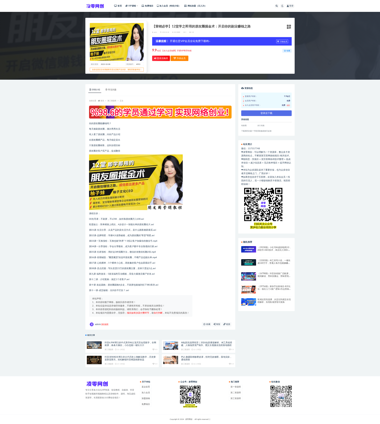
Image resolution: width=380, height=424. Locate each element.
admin (101, 324)
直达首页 (146, 387)
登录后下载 (266, 113)
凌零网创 (188, 419)
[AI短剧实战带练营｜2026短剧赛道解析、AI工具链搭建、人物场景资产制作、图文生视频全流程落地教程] (170, 345)
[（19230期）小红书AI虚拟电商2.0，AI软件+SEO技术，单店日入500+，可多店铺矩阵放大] (248, 249)
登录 (291, 6)
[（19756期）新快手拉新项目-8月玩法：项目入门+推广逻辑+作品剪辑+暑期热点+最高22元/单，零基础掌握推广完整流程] (248, 289)
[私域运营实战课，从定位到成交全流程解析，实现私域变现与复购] (248, 302)
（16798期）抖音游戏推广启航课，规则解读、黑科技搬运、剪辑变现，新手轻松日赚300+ (274, 276)
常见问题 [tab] (112, 90)
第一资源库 (236, 387)
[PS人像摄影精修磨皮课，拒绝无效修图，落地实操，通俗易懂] (170, 360)
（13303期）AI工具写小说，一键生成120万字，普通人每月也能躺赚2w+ (274, 263)
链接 (227, 324)
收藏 (208, 324)
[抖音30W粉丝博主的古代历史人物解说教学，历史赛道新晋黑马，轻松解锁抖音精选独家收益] (94, 360)
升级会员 (283, 41)
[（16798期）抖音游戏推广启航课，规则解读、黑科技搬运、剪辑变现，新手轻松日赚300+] (248, 276)
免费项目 (149, 6)
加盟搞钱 (146, 398)
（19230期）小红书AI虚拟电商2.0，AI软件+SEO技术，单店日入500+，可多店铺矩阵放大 (274, 250)
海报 (217, 324)
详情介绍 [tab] (96, 90)
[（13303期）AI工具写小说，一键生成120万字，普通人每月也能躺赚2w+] (248, 262)
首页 (120, 6)
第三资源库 (177, 32)
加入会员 (146, 393)
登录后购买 (162, 58)
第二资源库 (236, 393)
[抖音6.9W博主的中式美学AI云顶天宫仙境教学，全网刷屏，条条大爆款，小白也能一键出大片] (94, 345)
